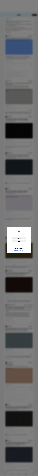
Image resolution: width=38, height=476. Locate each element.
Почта (19, 241)
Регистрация (21, 243)
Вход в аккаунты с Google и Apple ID (19, 250)
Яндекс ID (19, 238)
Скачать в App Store (19, 248)
